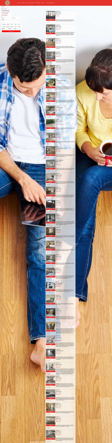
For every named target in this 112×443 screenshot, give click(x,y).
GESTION (30, 2)
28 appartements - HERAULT (5, 12)
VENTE (26, 2)
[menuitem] (18, 3)
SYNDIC (33, 2)
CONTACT (42, 2)
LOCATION (23, 2)
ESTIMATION (38, 2)
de (2, 29)
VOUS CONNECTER (50, 2)
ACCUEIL (18, 2)
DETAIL (50, 33)
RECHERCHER (11, 31)
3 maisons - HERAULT (4, 15)
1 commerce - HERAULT (5, 13)
